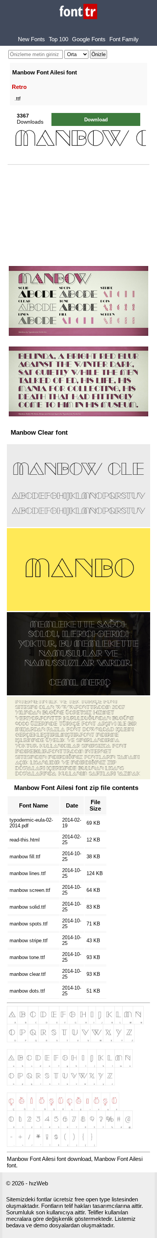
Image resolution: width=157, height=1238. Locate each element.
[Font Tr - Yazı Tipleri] (78, 12)
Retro (19, 87)
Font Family (124, 39)
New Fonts (31, 39)
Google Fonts (89, 39)
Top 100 (58, 39)
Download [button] (96, 120)
